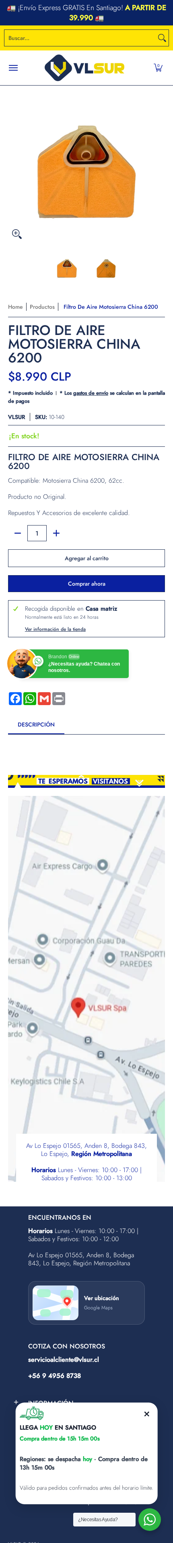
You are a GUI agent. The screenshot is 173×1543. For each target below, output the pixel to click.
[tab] (36, 727)
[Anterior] (14, 164)
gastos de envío (90, 393)
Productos (42, 307)
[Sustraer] (17, 533)
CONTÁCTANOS (140, 13)
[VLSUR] (84, 67)
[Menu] (13, 67)
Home (15, 307)
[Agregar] (56, 533)
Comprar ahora (86, 584)
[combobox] (80, 38)
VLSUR (16, 417)
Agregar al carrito (87, 558)
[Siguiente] (159, 164)
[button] (158, 67)
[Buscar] (162, 38)
